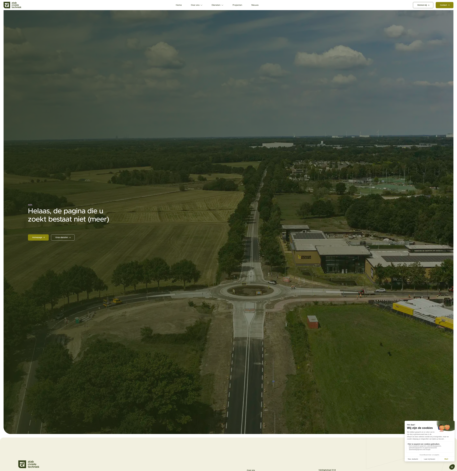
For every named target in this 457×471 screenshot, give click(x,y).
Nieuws (254, 5)
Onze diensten (61, 237)
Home (179, 5)
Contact (443, 5)
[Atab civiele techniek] (12, 5)
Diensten (216, 5)
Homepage (37, 237)
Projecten (237, 5)
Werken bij (422, 5)
